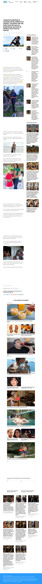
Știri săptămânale (11, 2)
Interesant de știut (35, 2)
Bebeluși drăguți (25, 2)
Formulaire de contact (30, 576)
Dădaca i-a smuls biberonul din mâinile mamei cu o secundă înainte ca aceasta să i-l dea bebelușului (33, 531)
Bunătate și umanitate (8, 285)
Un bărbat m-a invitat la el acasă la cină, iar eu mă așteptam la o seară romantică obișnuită (32, 210)
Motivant (17, 1)
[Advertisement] (21, 12)
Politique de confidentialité (8, 576)
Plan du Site (23, 576)
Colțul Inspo (21, 2)
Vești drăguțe (30, 2)
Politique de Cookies (17, 576)
